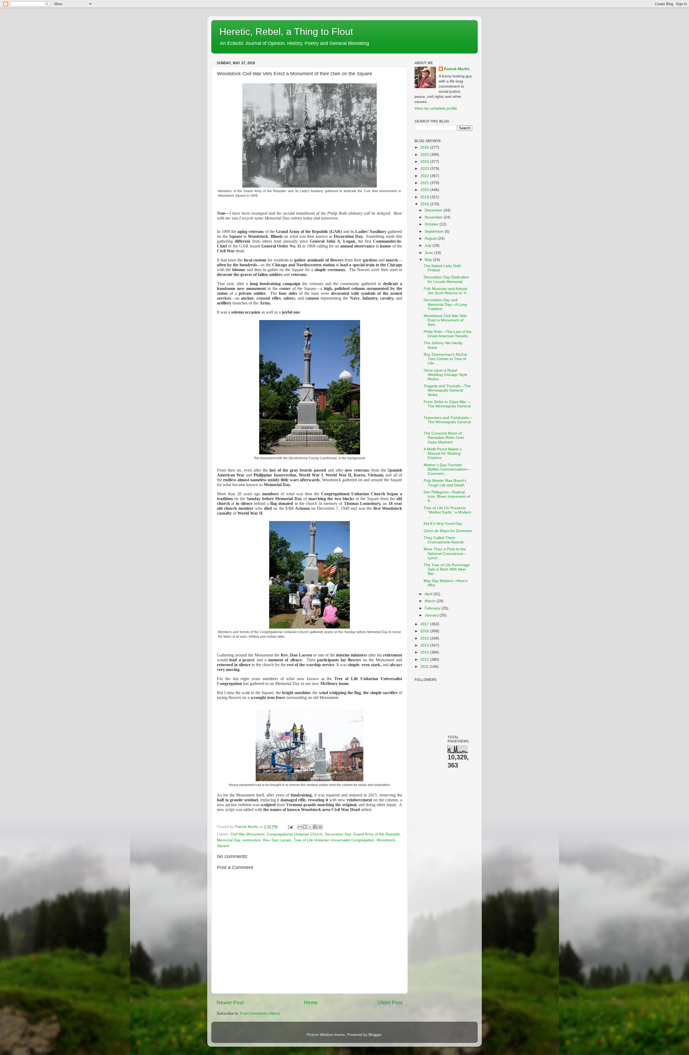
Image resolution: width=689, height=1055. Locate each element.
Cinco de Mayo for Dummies (448, 531)
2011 (425, 667)
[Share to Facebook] (315, 827)
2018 (425, 204)
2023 (425, 169)
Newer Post (230, 1002)
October (432, 224)
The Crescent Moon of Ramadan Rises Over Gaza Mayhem (444, 437)
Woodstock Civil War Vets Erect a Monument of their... (445, 320)
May (429, 260)
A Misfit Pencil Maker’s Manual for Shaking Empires (443, 453)
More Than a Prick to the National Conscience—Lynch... (445, 553)
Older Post (390, 1002)
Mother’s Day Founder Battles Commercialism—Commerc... (447, 469)
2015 (425, 638)
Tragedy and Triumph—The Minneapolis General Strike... (447, 390)
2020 (425, 190)
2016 (425, 631)
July (429, 245)
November (434, 217)
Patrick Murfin (457, 69)
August (431, 238)
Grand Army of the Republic (376, 834)
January (432, 615)
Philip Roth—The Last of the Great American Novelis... (448, 334)
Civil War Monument (247, 834)
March (431, 601)
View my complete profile (435, 108)
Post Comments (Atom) (260, 1013)
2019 (425, 197)
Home (311, 1002)
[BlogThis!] (305, 827)
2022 (425, 176)
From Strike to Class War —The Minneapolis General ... (447, 406)
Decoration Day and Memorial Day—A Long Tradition (445, 304)
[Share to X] (310, 827)
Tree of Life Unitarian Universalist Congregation (334, 840)
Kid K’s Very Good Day (443, 524)
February (433, 608)
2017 (425, 624)
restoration (251, 840)
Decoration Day (338, 834)
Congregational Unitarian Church (295, 834)
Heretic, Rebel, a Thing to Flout (286, 31)
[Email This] (300, 827)
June (429, 253)
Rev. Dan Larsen (277, 840)
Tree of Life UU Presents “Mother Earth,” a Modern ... (447, 512)
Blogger (374, 1035)
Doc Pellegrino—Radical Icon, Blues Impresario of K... (447, 496)
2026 (425, 147)
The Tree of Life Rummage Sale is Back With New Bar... (447, 569)
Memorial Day (228, 840)
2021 (425, 183)
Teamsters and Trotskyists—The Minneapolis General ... (448, 422)
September (435, 231)
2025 (425, 155)
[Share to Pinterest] (320, 827)
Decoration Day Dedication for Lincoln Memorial (446, 279)
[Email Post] (290, 827)
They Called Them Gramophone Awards (444, 540)
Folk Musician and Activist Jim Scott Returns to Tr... (447, 291)
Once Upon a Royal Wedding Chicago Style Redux (445, 374)
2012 (425, 660)
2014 (425, 645)
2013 (425, 652)
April (429, 594)
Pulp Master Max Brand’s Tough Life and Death (445, 483)
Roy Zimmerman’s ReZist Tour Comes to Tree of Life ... (445, 359)
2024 (425, 162)
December (434, 210)
